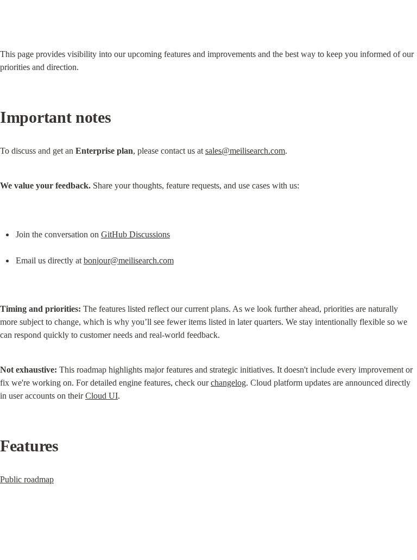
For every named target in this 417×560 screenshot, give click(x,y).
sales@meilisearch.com (245, 150)
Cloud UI (101, 395)
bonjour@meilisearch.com (129, 260)
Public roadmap (27, 479)
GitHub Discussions (135, 234)
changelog (228, 382)
